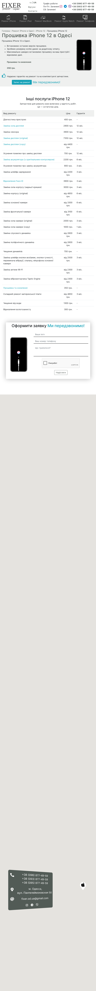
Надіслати (61, 372)
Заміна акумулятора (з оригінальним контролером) (28, 159)
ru (31, 2)
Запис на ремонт (22, 82)
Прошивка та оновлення (15, 288)
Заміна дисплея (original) (15, 138)
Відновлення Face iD (13, 181)
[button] (83, 886)
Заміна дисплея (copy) (14, 144)
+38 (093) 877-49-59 (83, 6)
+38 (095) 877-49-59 (83, 9)
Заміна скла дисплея (13, 125)
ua (34, 2)
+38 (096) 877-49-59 (83, 3)
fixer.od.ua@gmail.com (34, 898)
